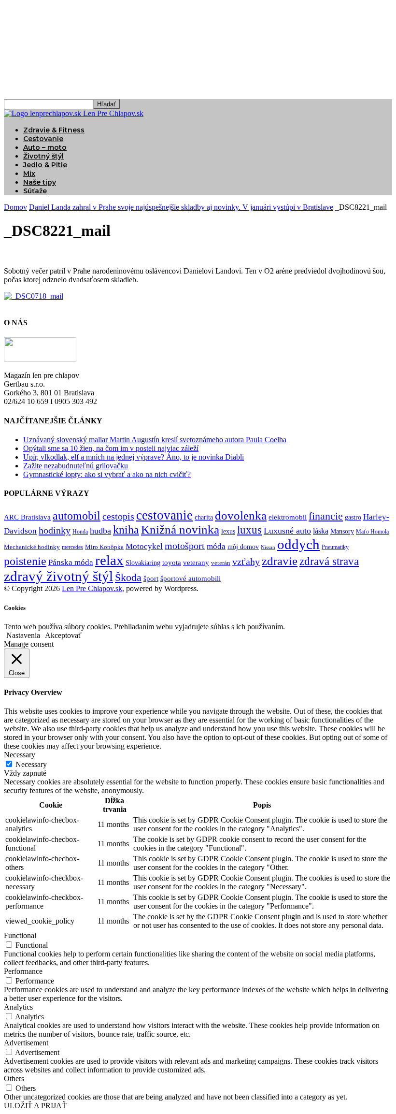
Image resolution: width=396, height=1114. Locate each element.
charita (204, 517)
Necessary (31, 764)
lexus (228, 531)
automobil (76, 515)
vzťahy (246, 561)
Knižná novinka (180, 529)
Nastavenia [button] (23, 635)
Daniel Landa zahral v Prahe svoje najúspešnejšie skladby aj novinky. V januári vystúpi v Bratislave (181, 207)
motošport (185, 546)
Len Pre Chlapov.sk (92, 588)
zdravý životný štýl (58, 576)
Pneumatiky (335, 547)
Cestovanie (43, 138)
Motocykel (144, 546)
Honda (80, 532)
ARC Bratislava (27, 517)
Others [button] (14, 1078)
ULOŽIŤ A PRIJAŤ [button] (35, 1105)
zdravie (279, 560)
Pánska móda (70, 562)
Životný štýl (43, 156)
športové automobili (190, 578)
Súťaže (35, 191)
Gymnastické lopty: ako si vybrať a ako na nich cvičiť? (107, 474)
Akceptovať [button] (63, 635)
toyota (171, 562)
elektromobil (288, 517)
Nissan (268, 547)
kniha (126, 529)
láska (320, 531)
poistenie (25, 561)
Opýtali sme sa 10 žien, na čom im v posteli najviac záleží (110, 448)
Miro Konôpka (104, 546)
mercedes (72, 547)
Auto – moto (45, 147)
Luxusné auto (287, 530)
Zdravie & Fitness (54, 130)
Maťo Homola (372, 532)
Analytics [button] (18, 1007)
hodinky (55, 530)
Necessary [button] (19, 755)
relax (109, 560)
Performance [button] (23, 971)
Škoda (128, 577)
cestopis (118, 516)
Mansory (342, 531)
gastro (353, 517)
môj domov (243, 546)
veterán (220, 562)
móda (216, 546)
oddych (298, 544)
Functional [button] (20, 935)
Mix (29, 173)
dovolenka (241, 515)
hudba (100, 530)
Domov (15, 207)
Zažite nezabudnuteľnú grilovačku (75, 466)
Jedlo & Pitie (45, 164)
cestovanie (164, 515)
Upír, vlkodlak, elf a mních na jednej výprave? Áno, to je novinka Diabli (133, 457)
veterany (196, 562)
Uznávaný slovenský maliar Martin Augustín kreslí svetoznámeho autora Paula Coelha (154, 439)
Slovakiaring (143, 562)
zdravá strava (329, 561)
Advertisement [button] (26, 1043)
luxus (249, 530)
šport (150, 578)
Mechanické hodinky (32, 546)
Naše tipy (39, 182)
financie (326, 516)
